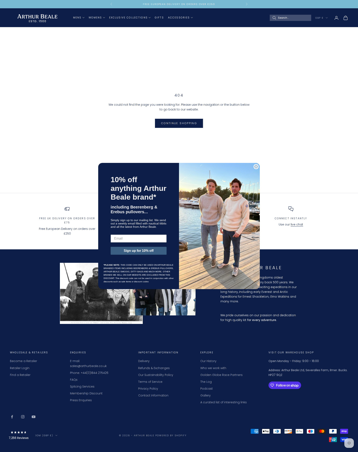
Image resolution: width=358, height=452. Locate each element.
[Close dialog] (256, 167)
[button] (18, 436)
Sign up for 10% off (139, 250)
